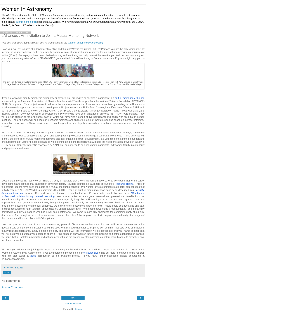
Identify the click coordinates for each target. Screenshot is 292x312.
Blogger (78, 309)
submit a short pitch (26, 22)
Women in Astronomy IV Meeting (85, 42)
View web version (73, 303)
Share (6, 273)
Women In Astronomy (27, 9)
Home (73, 298)
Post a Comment (12, 287)
